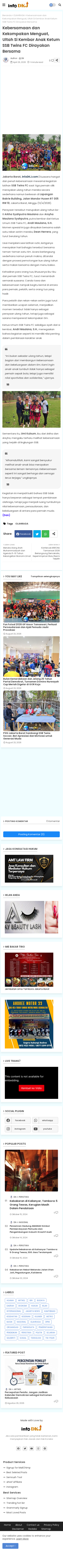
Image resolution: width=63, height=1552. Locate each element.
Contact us (33, 1524)
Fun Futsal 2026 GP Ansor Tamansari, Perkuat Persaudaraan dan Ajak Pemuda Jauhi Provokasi (30, 627)
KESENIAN (26, 1316)
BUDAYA (41, 1300)
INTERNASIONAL (14, 1311)
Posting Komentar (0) (31, 834)
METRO (49, 1316)
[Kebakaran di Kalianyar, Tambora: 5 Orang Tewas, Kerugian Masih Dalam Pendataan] (31, 1170)
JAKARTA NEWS (32, 1311)
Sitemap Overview (16, 1498)
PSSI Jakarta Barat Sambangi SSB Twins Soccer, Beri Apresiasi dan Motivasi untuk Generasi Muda (27, 736)
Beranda (7, 15)
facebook (20, 1120)
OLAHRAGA (19, 15)
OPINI (47, 1321)
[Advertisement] (31, 100)
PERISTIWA (26, 1332)
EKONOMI (22, 1305)
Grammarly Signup (17, 1507)
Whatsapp (45, 533)
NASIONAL (21, 1321)
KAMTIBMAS (49, 1311)
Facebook (25, 534)
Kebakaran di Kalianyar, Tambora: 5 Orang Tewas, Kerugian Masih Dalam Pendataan (34, 1204)
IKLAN (44, 1305)
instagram (20, 1128)
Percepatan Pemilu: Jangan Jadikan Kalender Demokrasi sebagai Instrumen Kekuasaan (28, 1395)
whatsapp (47, 1120)
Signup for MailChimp (18, 1467)
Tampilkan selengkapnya (45, 576)
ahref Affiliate (14, 1482)
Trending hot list (15, 1503)
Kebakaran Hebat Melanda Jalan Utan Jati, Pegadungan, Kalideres (32, 1271)
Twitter (37, 533)
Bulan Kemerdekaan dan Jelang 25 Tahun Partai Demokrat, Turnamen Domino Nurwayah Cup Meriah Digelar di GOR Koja (31, 682)
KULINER (38, 1316)
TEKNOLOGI (36, 1338)
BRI (31, 1300)
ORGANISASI (12, 1327)
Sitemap (46, 1529)
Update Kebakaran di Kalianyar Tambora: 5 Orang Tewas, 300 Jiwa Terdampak (34, 1251)
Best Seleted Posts (16, 1472)
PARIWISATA (28, 1327)
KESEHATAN (12, 1316)
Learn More (22, 1538)
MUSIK (9, 1321)
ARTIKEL (21, 1300)
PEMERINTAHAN (45, 1327)
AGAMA (10, 1300)
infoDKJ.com (30, 176)
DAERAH (10, 1305)
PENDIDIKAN (12, 1332)
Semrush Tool (14, 1477)
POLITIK (39, 1332)
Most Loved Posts (16, 1512)
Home (7, 1524)
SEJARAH (51, 1332)
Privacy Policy (51, 1524)
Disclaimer (18, 1529)
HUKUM (34, 1305)
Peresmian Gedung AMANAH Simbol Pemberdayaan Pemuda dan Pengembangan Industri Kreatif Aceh (31, 1229)
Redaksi (32, 1529)
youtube (47, 1128)
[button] (60, 5)
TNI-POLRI (49, 1338)
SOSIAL (23, 1338)
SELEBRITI (11, 1338)
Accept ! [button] (10, 1545)
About (18, 1524)
